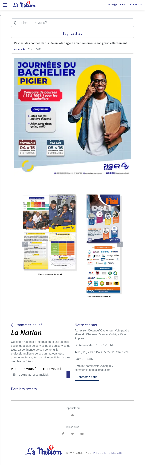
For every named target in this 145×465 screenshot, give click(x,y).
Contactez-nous (87, 377)
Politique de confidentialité (107, 453)
